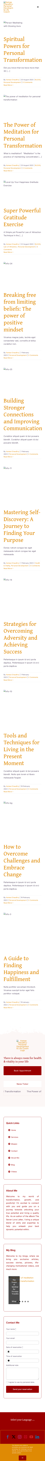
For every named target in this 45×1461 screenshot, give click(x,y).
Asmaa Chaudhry (12, 80)
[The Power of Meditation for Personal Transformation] (22, 1290)
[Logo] (8, 2)
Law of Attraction (10, 247)
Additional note (12, 1365)
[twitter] (13, 1437)
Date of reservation (14, 1347)
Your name (11, 1329)
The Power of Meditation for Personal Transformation (23, 135)
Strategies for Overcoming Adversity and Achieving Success (20, 637)
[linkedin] (37, 1437)
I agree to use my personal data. (21, 1382)
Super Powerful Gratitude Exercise (22, 217)
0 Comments (27, 82)
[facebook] (7, 1437)
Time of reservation (14, 1356)
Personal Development (12, 82)
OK (22, 1457)
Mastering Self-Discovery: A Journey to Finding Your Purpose (22, 526)
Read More (8, 85)
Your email (10, 1338)
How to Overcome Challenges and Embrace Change (22, 860)
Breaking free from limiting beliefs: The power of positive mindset (20, 312)
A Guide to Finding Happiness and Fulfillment (21, 968)
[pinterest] (25, 1437)
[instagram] (19, 1437)
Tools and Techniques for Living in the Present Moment (21, 749)
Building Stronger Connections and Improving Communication (23, 414)
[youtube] (31, 1437)
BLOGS (37, 80)
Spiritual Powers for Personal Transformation (23, 49)
